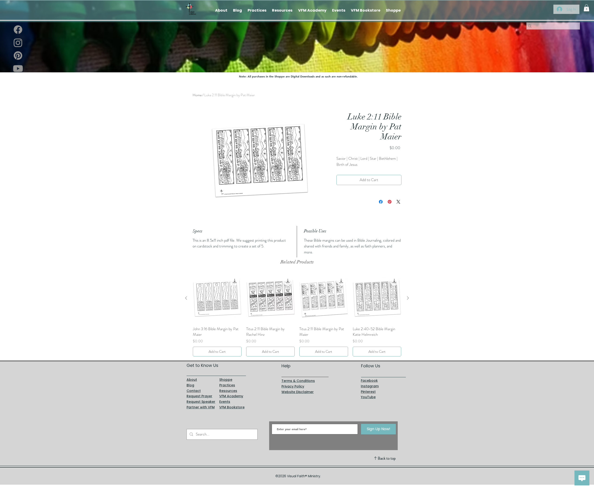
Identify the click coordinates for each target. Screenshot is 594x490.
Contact (194, 390)
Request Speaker (201, 401)
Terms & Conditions (298, 380)
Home (197, 95)
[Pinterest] (18, 55)
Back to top (387, 458)
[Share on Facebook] (381, 202)
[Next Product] (408, 298)
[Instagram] (18, 42)
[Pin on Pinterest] (389, 202)
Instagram (370, 386)
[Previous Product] (186, 298)
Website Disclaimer (297, 392)
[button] (586, 7)
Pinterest (368, 391)
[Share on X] (398, 202)
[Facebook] (18, 29)
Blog (190, 385)
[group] (297, 315)
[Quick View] (217, 298)
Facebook (369, 380)
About (192, 379)
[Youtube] (18, 68)
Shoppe (225, 379)
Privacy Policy (292, 386)
